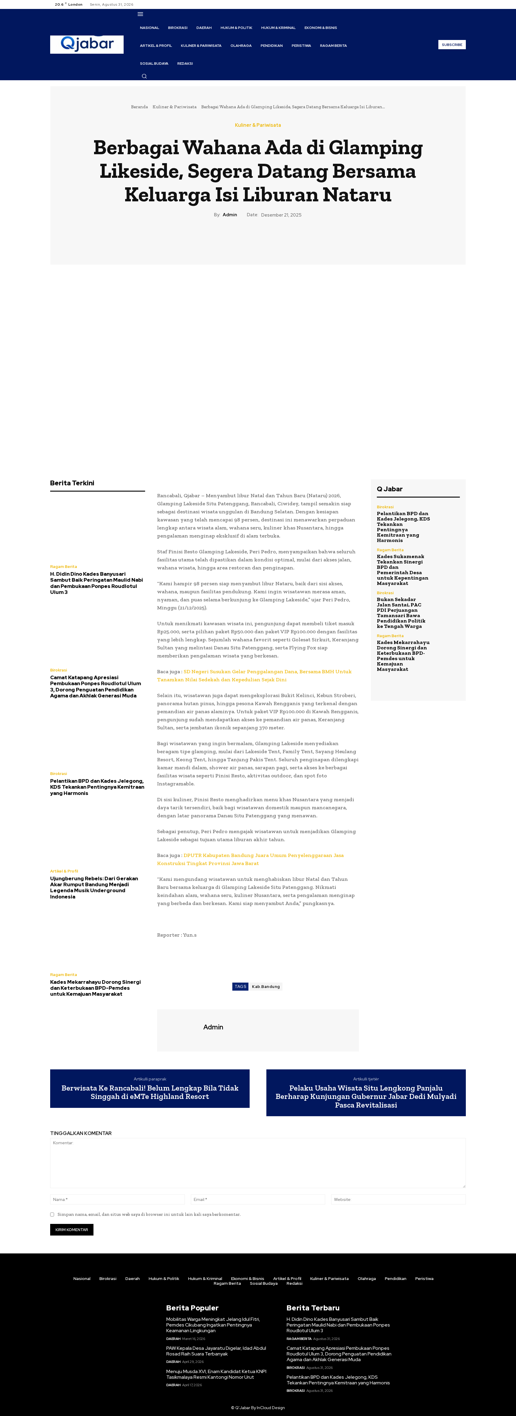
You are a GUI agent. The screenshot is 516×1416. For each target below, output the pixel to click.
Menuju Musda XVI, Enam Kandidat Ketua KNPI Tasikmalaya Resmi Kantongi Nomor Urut (216, 1374)
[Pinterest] (258, 239)
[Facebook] (440, 4)
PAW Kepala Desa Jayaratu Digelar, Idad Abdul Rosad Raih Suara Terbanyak (216, 1351)
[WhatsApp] (271, 239)
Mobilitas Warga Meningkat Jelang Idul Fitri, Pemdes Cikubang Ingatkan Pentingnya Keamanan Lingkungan (213, 1325)
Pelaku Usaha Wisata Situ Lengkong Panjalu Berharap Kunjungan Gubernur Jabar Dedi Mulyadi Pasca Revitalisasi (366, 1096)
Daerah (173, 1338)
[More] (285, 239)
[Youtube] (462, 4)
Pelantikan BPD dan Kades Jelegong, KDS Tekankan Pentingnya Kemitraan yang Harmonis (97, 787)
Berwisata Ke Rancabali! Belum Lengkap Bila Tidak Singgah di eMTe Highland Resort (150, 1092)
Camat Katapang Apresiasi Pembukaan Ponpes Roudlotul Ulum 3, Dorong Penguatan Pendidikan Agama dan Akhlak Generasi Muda (95, 686)
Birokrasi (58, 670)
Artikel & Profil (64, 871)
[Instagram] (448, 4)
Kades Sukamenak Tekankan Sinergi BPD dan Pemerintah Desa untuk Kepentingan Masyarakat (403, 569)
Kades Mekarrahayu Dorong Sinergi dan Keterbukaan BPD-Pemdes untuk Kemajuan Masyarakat (95, 988)
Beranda (139, 106)
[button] (144, 76)
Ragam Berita (63, 567)
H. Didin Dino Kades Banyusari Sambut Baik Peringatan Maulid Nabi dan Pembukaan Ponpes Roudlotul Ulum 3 (96, 583)
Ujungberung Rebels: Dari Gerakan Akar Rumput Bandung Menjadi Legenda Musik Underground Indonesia (94, 887)
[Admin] (179, 1029)
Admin (230, 214)
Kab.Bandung (266, 986)
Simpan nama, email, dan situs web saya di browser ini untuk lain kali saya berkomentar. (149, 1214)
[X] (455, 4)
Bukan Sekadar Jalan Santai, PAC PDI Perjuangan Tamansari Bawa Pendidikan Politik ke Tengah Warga (401, 612)
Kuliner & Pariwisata (174, 106)
